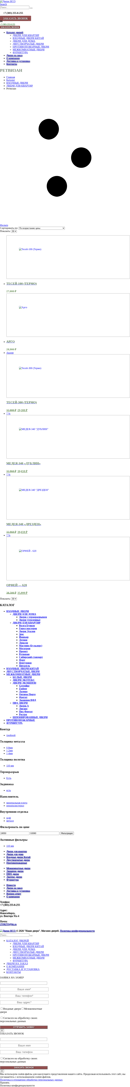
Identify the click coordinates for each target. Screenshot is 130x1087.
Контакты (11, 64)
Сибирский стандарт (31, 657)
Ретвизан (24, 654)
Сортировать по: (9, 228)
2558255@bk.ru (8, 924)
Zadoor (23, 688)
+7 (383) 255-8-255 (7, 24)
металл (10, 820)
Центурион (25, 662)
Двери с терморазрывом (33, 617)
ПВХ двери (12, 874)
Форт (22, 660)
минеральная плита (16, 802)
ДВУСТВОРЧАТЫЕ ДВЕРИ (28, 44)
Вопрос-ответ (13, 893)
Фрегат (23, 697)
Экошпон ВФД (27, 700)
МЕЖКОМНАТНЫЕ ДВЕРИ (29, 49)
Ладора (23, 691)
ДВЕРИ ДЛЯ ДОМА (24, 41)
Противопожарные (16, 862)
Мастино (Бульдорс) (30, 645)
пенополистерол (15, 805)
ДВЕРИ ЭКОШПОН (24, 683)
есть (8, 790)
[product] (68, 257)
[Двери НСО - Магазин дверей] (8, 1)
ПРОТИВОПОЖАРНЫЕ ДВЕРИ (31, 46)
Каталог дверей (14, 32)
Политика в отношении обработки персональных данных (31, 1079)
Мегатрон (24, 648)
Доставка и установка (18, 61)
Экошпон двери (14, 871)
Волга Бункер (27, 625)
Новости (11, 885)
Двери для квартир (16, 851)
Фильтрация (67, 833)
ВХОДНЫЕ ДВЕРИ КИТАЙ (28, 38)
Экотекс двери (14, 876)
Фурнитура (12, 879)
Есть (8, 778)
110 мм (10, 765)
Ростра (23, 714)
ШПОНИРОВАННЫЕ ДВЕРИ (30, 717)
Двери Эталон (27, 631)
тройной (11, 735)
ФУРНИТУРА (20, 52)
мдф (8, 818)
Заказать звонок (15, 18)
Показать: (5, 231)
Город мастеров (28, 628)
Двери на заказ (14, 55)
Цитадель (24, 665)
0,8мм (9, 747)
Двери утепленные (29, 619)
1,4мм (9, 753)
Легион (23, 640)
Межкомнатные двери (18, 868)
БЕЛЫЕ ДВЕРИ (22, 677)
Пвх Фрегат (26, 711)
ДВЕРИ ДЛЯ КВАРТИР (26, 35)
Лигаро (23, 708)
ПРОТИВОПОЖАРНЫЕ (20, 720)
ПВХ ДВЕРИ (20, 703)
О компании (13, 58)
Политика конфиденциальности (77, 930)
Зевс (21, 634)
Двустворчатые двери (18, 860)
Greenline (24, 685)
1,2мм (9, 750)
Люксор (23, 642)
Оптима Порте (27, 694)
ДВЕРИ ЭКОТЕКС (24, 680)
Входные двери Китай (18, 857)
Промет (23, 651)
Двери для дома (14, 854)
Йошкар (24, 637)
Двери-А (24, 705)
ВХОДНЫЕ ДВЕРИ (17, 611)
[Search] (31, 8)
